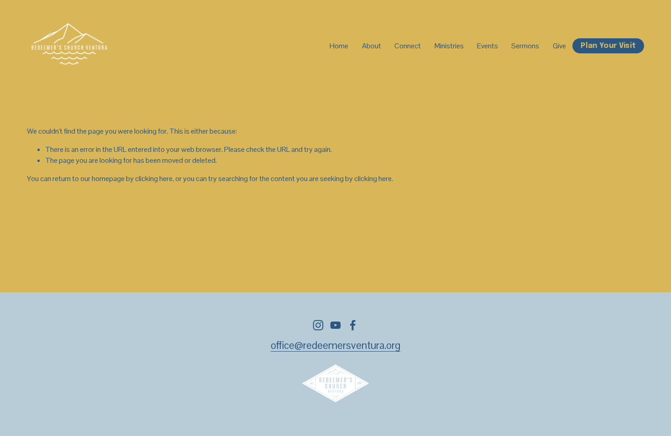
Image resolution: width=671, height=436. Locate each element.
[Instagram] (318, 325)
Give (559, 46)
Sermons (525, 46)
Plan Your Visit (608, 46)
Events (487, 46)
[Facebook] (352, 325)
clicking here (154, 178)
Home (339, 46)
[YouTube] (335, 325)
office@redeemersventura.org (335, 345)
